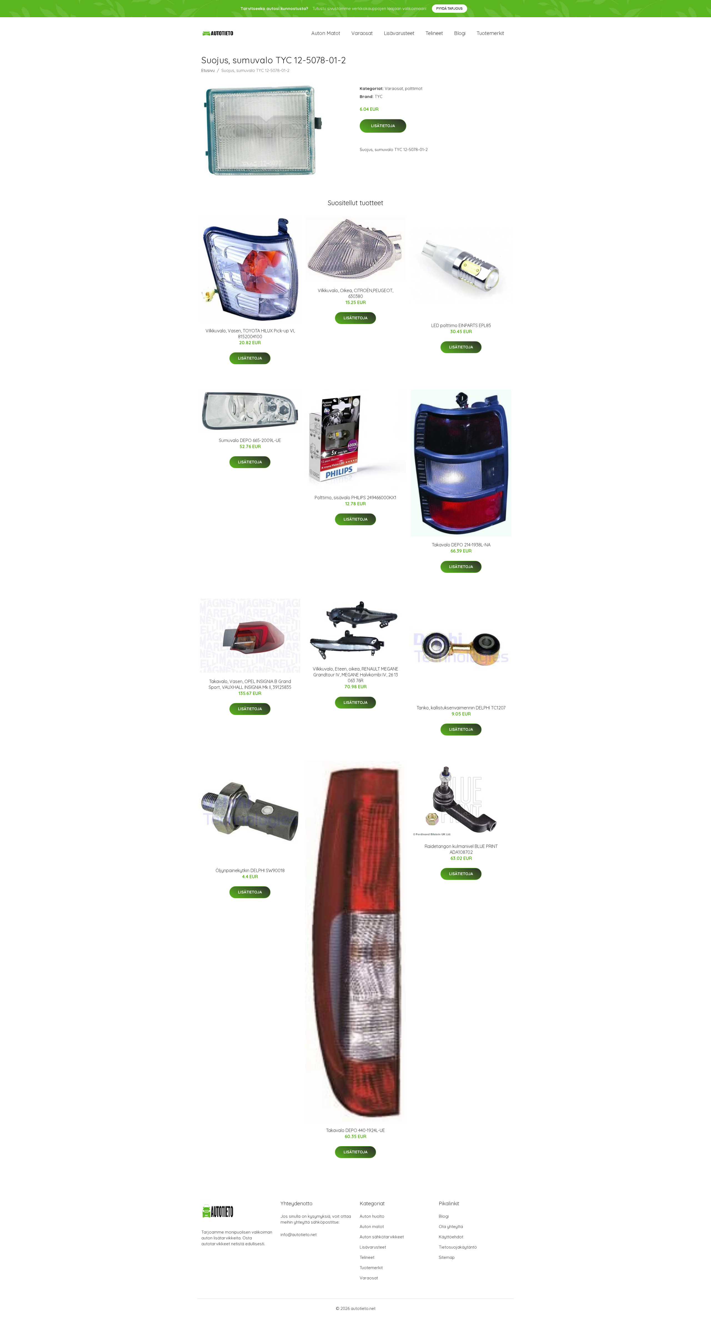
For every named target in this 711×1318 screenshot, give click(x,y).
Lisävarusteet (399, 33)
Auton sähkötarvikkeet (382, 1236)
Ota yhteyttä (451, 1226)
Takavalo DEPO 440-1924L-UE (355, 1130)
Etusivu (208, 70)
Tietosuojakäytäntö (458, 1247)
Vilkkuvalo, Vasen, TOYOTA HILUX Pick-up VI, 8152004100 (250, 333)
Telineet (434, 33)
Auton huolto (372, 1216)
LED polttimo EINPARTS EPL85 (461, 325)
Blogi (459, 33)
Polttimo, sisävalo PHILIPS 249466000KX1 (355, 497)
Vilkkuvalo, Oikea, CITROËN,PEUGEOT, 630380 (355, 293)
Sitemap (447, 1257)
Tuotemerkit (490, 33)
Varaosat (362, 33)
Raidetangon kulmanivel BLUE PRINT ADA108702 (461, 849)
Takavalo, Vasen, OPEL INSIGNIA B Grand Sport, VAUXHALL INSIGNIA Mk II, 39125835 (250, 684)
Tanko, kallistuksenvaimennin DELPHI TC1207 (461, 708)
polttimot (413, 88)
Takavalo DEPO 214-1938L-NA (461, 545)
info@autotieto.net (299, 1234)
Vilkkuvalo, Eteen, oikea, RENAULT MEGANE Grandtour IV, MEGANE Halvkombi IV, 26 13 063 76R (355, 674)
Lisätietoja (383, 125)
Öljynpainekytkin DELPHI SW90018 (250, 870)
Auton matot (325, 33)
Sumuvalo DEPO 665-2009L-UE (250, 440)
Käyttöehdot (451, 1236)
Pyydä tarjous (449, 8)
